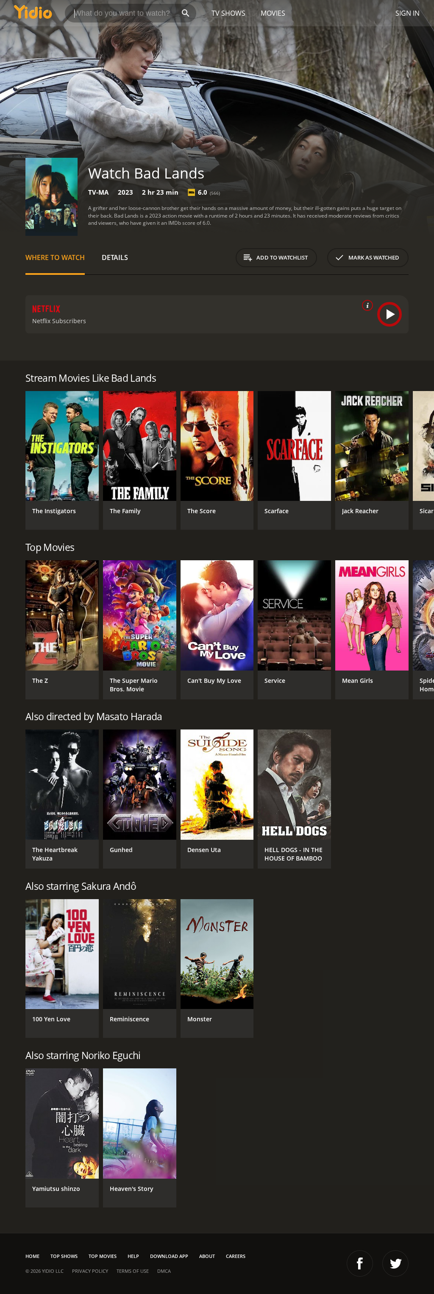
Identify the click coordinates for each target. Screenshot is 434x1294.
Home (32, 1256)
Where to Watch (55, 257)
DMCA (164, 1271)
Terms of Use (133, 1271)
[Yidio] (33, 13)
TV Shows (228, 13)
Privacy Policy (90, 1271)
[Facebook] (360, 1263)
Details (115, 257)
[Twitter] (395, 1263)
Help (133, 1256)
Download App (169, 1256)
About (207, 1256)
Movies (273, 13)
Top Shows (64, 1256)
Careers (235, 1256)
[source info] (366, 305)
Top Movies (103, 1256)
